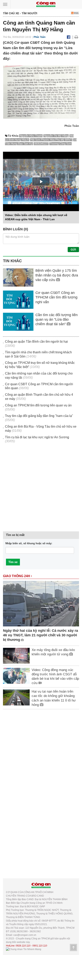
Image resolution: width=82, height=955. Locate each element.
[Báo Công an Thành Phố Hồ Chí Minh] (46, 4)
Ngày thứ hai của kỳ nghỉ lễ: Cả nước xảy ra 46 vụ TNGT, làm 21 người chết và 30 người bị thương (40, 635)
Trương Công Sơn (60, 143)
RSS (75, 13)
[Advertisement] (41, 489)
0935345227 (41, 143)
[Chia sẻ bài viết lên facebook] (68, 37)
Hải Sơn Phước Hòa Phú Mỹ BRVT (51, 139)
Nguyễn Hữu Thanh (31, 135)
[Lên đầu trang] (73, 947)
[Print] (76, 37)
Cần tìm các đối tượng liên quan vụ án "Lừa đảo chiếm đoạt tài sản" (56, 319)
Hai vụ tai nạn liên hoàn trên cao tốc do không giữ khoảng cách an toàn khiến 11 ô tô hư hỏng (54, 698)
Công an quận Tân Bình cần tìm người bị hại (36, 341)
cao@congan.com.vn (24, 935)
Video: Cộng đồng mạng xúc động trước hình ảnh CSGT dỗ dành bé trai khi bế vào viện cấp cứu (55, 676)
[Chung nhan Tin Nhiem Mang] (23, 949)
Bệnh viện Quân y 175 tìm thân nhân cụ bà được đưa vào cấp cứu (56, 275)
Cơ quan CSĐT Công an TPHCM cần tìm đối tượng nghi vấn (56, 297)
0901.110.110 (39, 945)
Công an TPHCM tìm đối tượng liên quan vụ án (38, 405)
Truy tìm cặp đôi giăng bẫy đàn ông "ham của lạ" (39, 415)
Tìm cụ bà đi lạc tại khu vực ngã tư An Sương (37, 437)
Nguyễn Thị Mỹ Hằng (56, 135)
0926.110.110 (23, 945)
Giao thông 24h (17, 576)
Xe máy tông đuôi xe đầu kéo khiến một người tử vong (53, 652)
